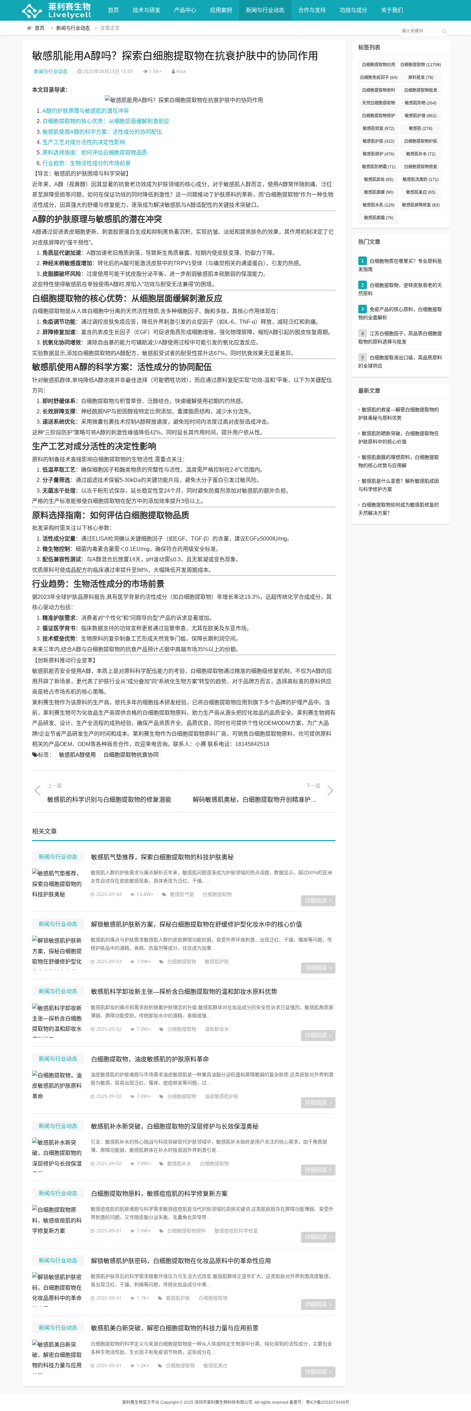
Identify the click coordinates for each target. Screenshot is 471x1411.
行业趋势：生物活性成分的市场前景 (86, 163)
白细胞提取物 (217, 894)
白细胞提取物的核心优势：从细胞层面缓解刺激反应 (105, 121)
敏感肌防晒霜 (378, 166)
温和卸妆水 (217, 1029)
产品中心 (185, 10)
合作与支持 (312, 10)
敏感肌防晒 (421, 103)
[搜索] (444, 31)
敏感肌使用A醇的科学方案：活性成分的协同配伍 (102, 132)
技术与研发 (146, 10)
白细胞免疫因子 (379, 77)
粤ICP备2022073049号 (327, 1402)
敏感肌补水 (179, 1163)
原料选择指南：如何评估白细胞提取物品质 (94, 152)
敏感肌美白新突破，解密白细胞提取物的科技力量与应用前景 (175, 1328)
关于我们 (392, 10)
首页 (113, 10)
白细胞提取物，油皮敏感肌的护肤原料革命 (150, 1059)
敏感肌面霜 (378, 217)
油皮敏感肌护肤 (222, 1096)
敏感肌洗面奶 (421, 179)
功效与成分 (353, 10)
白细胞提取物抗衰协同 (131, 755)
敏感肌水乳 (378, 205)
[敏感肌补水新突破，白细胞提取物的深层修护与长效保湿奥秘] (58, 1155)
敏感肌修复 (378, 128)
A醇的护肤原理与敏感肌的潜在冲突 (85, 111)
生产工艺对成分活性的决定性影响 (83, 142)
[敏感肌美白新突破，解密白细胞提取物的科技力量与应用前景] (58, 1357)
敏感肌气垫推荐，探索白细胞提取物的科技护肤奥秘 (162, 857)
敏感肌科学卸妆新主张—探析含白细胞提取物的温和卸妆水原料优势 (184, 991)
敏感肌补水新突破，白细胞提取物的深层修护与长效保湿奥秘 (175, 1126)
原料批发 (420, 77)
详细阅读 (316, 901)
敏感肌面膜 (378, 192)
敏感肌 (420, 128)
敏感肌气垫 (182, 894)
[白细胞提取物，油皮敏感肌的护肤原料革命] (58, 1087)
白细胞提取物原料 (186, 1230)
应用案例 (221, 10)
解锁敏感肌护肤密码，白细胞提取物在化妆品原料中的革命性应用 (181, 1261)
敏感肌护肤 (217, 961)
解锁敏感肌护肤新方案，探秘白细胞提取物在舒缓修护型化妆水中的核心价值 (196, 924)
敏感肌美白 (215, 1365)
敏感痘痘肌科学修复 (236, 1230)
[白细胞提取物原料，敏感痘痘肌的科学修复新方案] (58, 1222)
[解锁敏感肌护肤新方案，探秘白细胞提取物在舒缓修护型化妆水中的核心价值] (58, 953)
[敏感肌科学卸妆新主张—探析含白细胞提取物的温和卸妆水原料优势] (58, 1020)
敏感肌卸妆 (378, 179)
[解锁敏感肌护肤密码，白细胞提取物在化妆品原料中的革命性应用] (58, 1289)
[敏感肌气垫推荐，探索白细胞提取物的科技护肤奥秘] (58, 885)
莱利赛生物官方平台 (140, 1402)
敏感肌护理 (421, 115)
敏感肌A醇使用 (77, 755)
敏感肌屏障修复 (421, 205)
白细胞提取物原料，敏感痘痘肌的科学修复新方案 (159, 1193)
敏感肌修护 (378, 154)
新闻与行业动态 (265, 10)
